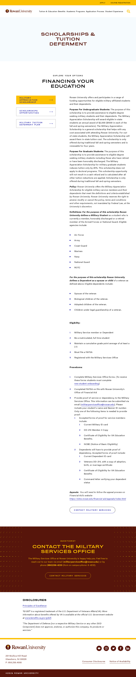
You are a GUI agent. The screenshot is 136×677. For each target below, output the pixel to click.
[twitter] (113, 648)
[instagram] (106, 648)
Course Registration (120, 3)
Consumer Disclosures (93, 661)
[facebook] (120, 648)
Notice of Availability (120, 661)
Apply (102, 3)
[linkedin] (127, 648)
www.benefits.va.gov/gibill (38, 617)
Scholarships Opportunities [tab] (29, 112)
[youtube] (99, 648)
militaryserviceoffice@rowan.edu (97, 404)
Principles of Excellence (35, 605)
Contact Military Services (92, 510)
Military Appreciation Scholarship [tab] (29, 100)
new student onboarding (86, 383)
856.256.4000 (15, 662)
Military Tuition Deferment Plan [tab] (31, 123)
